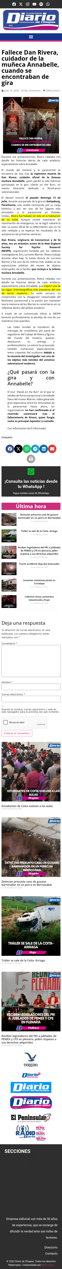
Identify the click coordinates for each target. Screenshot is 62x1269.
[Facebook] (14, 4)
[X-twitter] (20, 4)
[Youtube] (34, 4)
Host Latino (47, 1265)
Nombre (7, 682)
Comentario (9, 643)
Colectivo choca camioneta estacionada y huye (39, 598)
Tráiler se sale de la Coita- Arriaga (39, 530)
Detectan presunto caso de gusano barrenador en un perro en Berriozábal (39, 516)
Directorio (50, 1247)
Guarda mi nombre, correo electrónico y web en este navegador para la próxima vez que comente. (30, 710)
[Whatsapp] (48, 4)
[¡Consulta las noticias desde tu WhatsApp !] (31, 471)
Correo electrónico (13, 694)
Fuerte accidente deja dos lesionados (39, 563)
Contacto (51, 1253)
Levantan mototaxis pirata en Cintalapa (39, 582)
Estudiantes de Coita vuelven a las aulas (27, 806)
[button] (31, 36)
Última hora (53, 90)
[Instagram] (27, 4)
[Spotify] (41, 4)
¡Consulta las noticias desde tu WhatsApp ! (31, 484)
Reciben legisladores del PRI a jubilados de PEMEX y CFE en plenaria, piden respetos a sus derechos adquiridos (39, 550)
